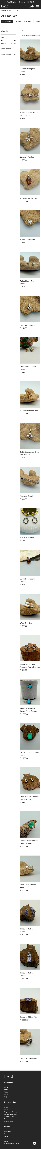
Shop (6, 1089)
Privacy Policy (8, 1121)
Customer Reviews (10, 1119)
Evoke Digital (14, 1143)
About (6, 1092)
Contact (6, 1094)
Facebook (7, 1134)
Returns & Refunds (10, 1114)
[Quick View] (30, 52)
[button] (31, 6)
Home (6, 1087)
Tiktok (6, 1136)
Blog (5, 1097)
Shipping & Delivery (10, 1112)
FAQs (6, 1107)
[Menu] (37, 6)
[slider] (2, 40)
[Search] (26, 6)
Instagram (7, 1131)
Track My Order (9, 1116)
